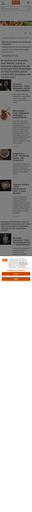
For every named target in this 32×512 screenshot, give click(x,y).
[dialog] (16, 384)
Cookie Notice (23, 263)
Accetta (16, 274)
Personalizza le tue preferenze (16, 270)
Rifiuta (16, 279)
